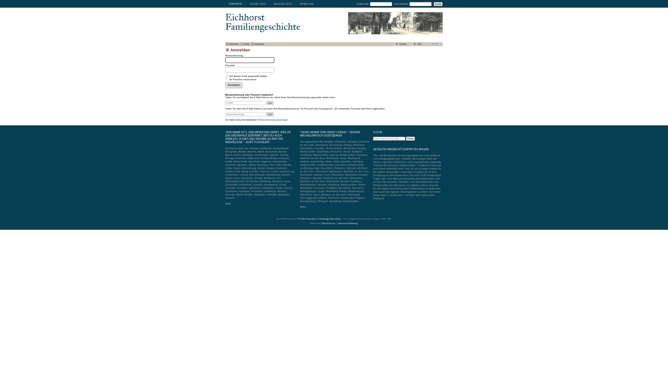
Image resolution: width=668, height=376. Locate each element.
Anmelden (259, 44)
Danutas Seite (283, 3)
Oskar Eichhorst (328, 223)
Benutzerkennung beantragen (273, 120)
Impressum (307, 3)
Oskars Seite (258, 3)
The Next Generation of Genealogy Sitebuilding (319, 218)
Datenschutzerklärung (347, 223)
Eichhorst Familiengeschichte (262, 21)
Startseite (235, 3)
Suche (246, 44)
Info (419, 44)
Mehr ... (229, 203)
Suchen (402, 44)
